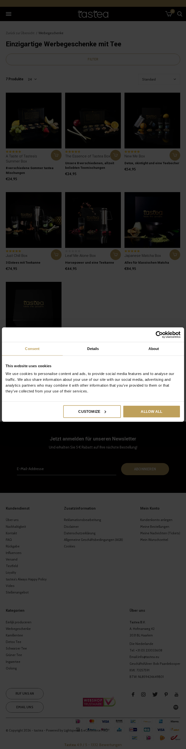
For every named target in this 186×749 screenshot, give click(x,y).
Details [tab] (93, 349)
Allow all (151, 411)
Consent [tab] (32, 349)
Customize (89, 411)
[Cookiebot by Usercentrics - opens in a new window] (159, 334)
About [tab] (153, 349)
